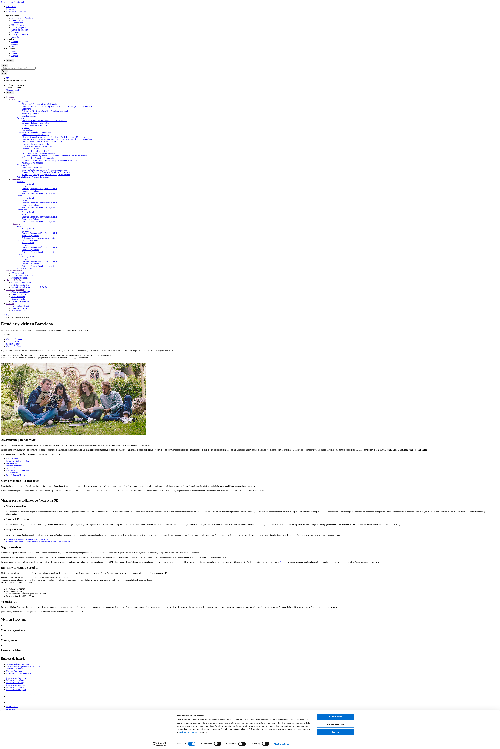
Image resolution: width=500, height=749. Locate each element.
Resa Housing (12, 459)
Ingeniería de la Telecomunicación (36, 151)
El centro (10, 304)
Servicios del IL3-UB (20, 308)
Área (13, 99)
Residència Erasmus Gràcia (17, 470)
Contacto (15, 37)
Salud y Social (23, 102)
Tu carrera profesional (15, 289)
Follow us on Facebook (16, 678)
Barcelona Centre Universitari (18, 673)
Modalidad (15, 179)
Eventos (14, 41)
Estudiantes (11, 6)
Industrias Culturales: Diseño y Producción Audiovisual (44, 170)
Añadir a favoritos (16, 85)
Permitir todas (335, 717)
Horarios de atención (20, 311)
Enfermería (26, 109)
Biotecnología (27, 130)
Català (14, 53)
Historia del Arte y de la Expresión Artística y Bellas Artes (46, 172)
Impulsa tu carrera (18, 294)
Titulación (15, 224)
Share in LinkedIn (13, 341)
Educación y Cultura (25, 165)
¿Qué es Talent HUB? (20, 292)
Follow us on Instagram (16, 689)
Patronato (15, 32)
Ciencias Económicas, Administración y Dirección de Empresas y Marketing (53, 137)
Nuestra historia (17, 23)
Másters (20, 226)
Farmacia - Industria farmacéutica (35, 123)
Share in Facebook (14, 346)
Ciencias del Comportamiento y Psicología (39, 104)
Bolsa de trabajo (18, 296)
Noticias (14, 44)
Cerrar (4, 65)
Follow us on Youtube (15, 687)
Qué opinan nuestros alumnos (23, 282)
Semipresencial (23, 210)
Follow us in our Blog (15, 680)
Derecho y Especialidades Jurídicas (36, 144)
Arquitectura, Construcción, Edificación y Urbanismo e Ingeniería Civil (51, 160)
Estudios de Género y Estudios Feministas (39, 153)
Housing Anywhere (14, 466)
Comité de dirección (19, 30)
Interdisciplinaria (29, 116)
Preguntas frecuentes (19, 278)
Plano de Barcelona (14, 671)
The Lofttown (12, 473)
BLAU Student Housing (16, 475)
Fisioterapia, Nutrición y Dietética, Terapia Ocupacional (45, 111)
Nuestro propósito (18, 27)
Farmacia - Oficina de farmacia (34, 125)
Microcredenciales (24, 268)
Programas (10, 97)
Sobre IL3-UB (17, 20)
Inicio (8, 315)
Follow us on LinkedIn (15, 685)
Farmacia (20, 118)
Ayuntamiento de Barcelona (17, 664)
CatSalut (283, 562)
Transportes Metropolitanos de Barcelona (23, 666)
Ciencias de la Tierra (30, 149)
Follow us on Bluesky (15, 682)
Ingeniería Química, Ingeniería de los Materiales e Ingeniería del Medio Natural (54, 156)
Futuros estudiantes (14, 271)
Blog (13, 46)
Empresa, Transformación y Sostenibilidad (34, 132)
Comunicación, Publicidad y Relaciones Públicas (42, 142)
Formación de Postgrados (27, 240)
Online (19, 196)
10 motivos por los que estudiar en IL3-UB (29, 287)
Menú (4, 74)
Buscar (10, 61)
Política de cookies (188, 732)
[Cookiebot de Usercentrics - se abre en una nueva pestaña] (159, 744)
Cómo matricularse (19, 273)
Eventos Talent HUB (20, 301)
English (14, 56)
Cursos (19, 254)
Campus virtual (12, 90)
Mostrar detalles (281, 744)
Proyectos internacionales (16, 11)
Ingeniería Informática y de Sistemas (37, 146)
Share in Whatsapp (14, 339)
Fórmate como (12, 706)
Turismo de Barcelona (15, 669)
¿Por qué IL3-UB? (14, 280)
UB (7, 78)
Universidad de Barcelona (22, 18)
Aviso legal (10, 709)
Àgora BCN (11, 468)
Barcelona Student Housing (17, 461)
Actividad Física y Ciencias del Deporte (33, 177)
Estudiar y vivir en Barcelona (23, 275)
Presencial (21, 181)
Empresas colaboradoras (21, 299)
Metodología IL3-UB (20, 285)
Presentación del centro (20, 306)
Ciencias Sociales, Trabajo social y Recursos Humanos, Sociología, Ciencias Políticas (57, 106)
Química (25, 127)
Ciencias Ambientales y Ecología (35, 135)
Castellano (15, 51)
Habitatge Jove (12, 463)
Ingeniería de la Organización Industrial (38, 158)
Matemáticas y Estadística (32, 163)
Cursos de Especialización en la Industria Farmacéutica (44, 120)
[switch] (217, 744)
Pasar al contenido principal (12, 2)
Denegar (335, 732)
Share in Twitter (12, 344)
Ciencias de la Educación (32, 167)
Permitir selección (335, 724)
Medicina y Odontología (32, 113)
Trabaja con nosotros (20, 34)
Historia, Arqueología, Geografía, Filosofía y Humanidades (46, 174)
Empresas (10, 9)
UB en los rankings (19, 25)
